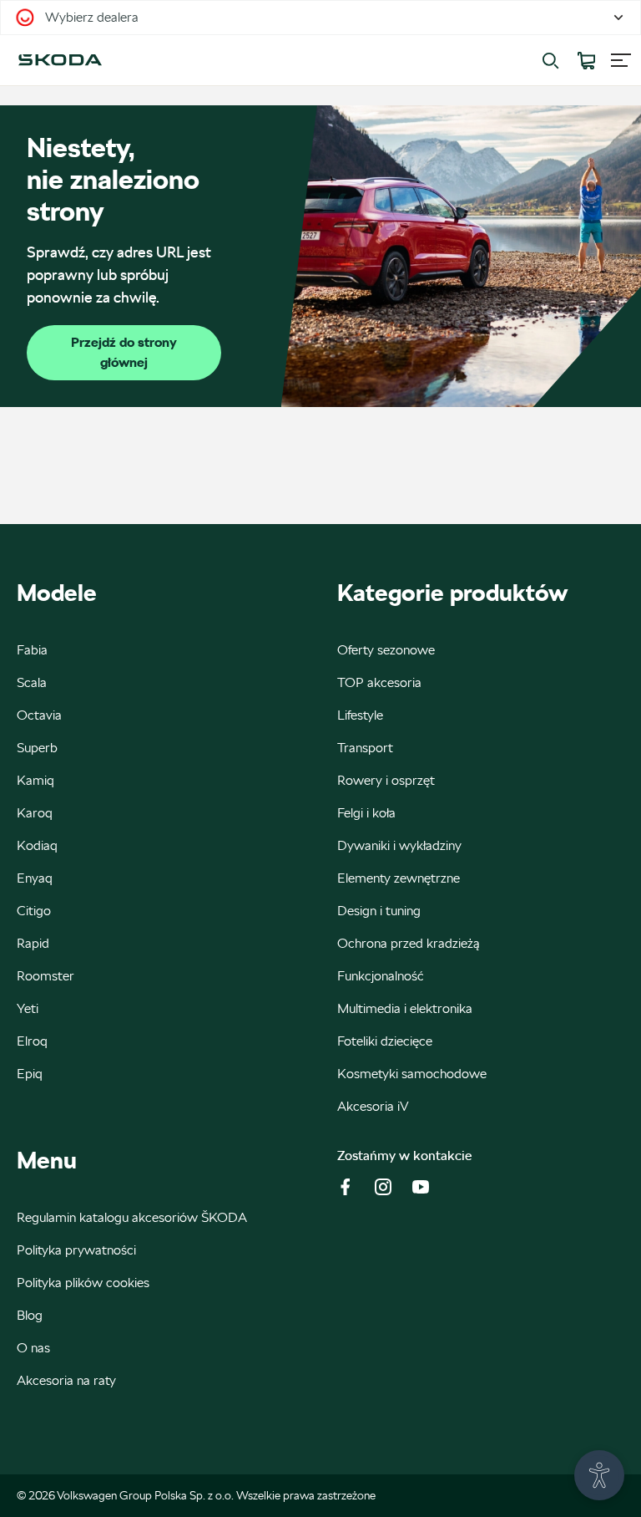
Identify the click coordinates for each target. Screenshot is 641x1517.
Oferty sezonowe (386, 650)
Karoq (35, 813)
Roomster (45, 976)
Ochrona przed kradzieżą (408, 943)
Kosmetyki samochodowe (412, 1074)
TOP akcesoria (379, 682)
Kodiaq (37, 845)
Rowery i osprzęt (386, 780)
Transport (365, 748)
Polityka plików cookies (83, 1282)
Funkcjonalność (380, 976)
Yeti (27, 1008)
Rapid (33, 943)
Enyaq (35, 878)
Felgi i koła (366, 813)
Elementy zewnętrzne (398, 878)
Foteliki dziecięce (384, 1041)
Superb (37, 748)
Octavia (39, 715)
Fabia (32, 650)
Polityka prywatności (76, 1250)
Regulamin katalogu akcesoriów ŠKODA (132, 1217)
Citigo (34, 911)
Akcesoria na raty (66, 1380)
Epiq (30, 1074)
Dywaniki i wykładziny (399, 845)
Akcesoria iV (373, 1106)
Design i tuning (379, 911)
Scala (32, 682)
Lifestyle (360, 715)
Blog (30, 1315)
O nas (33, 1348)
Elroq (32, 1041)
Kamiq (35, 780)
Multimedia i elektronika (404, 1008)
